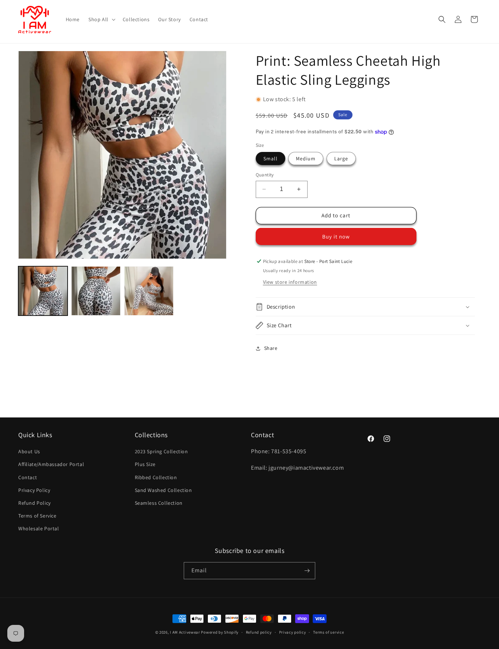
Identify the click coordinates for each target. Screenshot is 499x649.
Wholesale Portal (38, 528)
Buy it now (336, 236)
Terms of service (328, 632)
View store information (290, 282)
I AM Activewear (185, 632)
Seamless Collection (159, 503)
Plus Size (145, 464)
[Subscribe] (307, 570)
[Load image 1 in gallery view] (43, 291)
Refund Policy (34, 503)
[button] (101, 19)
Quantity (265, 175)
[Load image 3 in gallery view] (149, 291)
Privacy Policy (34, 490)
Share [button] (271, 348)
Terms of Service (37, 515)
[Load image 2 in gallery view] (96, 291)
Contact (27, 477)
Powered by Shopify (220, 632)
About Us (29, 451)
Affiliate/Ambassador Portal (51, 464)
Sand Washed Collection (163, 490)
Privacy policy (292, 632)
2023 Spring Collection (161, 451)
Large (341, 158)
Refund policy (259, 632)
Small (270, 158)
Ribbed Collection (156, 477)
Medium (306, 158)
